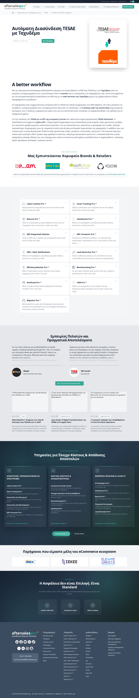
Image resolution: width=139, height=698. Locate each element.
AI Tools (62, 7)
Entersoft (89, 664)
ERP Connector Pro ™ (86, 234)
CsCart (88, 645)
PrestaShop (89, 657)
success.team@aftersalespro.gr (25, 660)
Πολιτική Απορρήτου (114, 639)
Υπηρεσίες (46, 639)
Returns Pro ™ (33, 219)
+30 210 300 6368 (25, 656)
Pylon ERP (89, 673)
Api (87, 661)
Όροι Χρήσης (112, 636)
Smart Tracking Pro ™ (87, 204)
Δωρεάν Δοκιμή (60, 534)
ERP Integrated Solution (38, 234)
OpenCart (89, 642)
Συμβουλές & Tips (65, 416)
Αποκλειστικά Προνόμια (50, 657)
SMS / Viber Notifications (38, 252)
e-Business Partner (49, 648)
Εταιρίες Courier (48, 642)
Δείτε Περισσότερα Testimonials (69, 383)
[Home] (13, 13)
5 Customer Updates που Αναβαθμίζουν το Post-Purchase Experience (108, 421)
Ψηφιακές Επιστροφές (71, 648)
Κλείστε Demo (128, 7)
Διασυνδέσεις (94, 7)
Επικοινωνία (114, 1)
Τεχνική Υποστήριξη (49, 654)
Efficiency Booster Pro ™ (38, 267)
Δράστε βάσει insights (58, 523)
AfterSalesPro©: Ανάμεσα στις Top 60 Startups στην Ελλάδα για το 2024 (27, 421)
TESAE (88, 670)
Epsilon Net (89, 667)
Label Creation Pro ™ (36, 204)
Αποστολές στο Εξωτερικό (72, 642)
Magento (88, 636)
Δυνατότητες (51, 7)
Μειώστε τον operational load (17, 523)
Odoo (87, 676)
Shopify (88, 648)
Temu (87, 654)
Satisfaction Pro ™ (85, 219)
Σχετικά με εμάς (105, 1)
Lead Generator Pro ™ (87, 252)
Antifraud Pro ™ (34, 282)
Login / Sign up (122, 1)
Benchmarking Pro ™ (86, 267)
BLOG (45, 661)
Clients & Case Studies (78, 7)
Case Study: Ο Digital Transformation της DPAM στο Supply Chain (68, 421)
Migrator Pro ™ (34, 300)
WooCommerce (90, 639)
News (23, 416)
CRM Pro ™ (82, 282)
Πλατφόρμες (47, 645)
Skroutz (88, 651)
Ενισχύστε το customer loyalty (105, 523)
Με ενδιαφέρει (48, 41)
